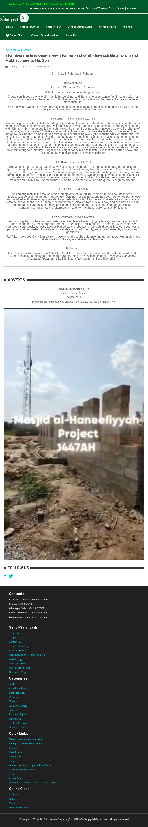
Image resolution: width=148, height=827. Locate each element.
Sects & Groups (17, 723)
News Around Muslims (46, 35)
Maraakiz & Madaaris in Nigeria (25, 739)
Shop (128, 26)
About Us (71, 35)
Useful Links (15, 752)
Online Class (16, 35)
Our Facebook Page (19, 668)
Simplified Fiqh (17, 692)
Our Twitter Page (18, 672)
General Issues (17, 727)
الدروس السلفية (17, 659)
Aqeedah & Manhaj (19, 688)
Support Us (15, 637)
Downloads (14, 748)
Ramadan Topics (18, 714)
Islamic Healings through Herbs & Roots (30, 765)
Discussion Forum (18, 807)
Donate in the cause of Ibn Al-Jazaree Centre (57, 8)
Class (12, 803)
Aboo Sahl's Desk (18, 650)
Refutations (15, 718)
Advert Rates (16, 778)
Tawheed (13, 684)
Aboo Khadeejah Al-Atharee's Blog (27, 655)
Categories (52, 26)
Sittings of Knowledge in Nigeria (25, 743)
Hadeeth (13, 697)
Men (122, 8)
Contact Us (15, 642)
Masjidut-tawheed (29, 26)
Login (12, 799)
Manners (13, 701)
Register (13, 794)
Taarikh (13, 710)
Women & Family (18, 49)
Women (133, 8)
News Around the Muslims (22, 769)
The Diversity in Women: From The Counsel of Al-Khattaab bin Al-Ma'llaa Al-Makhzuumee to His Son (72, 58)
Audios (12, 761)
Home (9, 26)
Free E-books (108, 26)
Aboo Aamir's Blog (81, 26)
